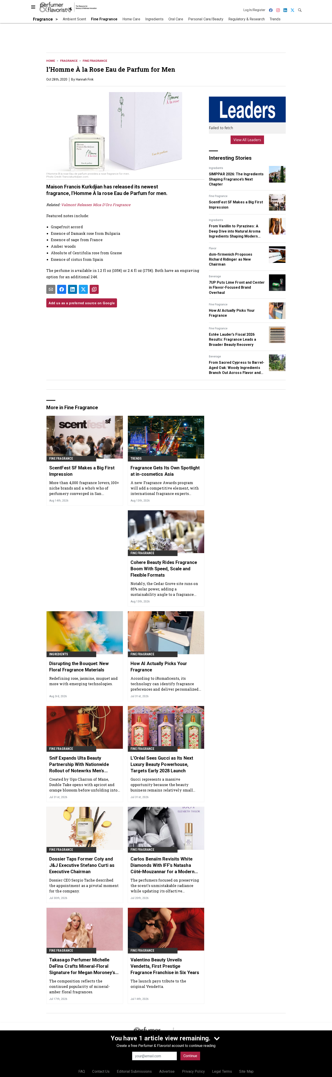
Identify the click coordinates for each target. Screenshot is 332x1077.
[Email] (50, 289)
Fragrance (68, 60)
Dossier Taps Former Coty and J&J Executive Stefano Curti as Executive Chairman (82, 865)
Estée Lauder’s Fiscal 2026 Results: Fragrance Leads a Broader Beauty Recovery (232, 339)
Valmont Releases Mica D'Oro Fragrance (95, 204)
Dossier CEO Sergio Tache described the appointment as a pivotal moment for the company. (84, 885)
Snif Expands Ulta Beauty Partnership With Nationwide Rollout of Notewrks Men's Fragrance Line (79, 764)
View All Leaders (247, 139)
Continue (190, 1056)
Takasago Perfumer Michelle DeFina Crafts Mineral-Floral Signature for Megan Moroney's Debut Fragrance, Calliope (82, 966)
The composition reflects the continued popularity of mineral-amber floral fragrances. (79, 986)
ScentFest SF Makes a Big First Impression (236, 204)
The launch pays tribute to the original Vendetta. (158, 984)
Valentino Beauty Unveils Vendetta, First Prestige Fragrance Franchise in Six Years (165, 966)
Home (50, 60)
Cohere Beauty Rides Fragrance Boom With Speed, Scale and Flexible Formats (164, 569)
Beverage (215, 276)
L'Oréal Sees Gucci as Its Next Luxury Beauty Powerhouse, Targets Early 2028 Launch (162, 764)
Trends (136, 458)
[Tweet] (83, 289)
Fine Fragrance (95, 60)
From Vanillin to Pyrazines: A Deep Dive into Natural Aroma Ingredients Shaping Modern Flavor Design (234, 231)
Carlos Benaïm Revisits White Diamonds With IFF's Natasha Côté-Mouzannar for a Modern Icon (162, 865)
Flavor (212, 248)
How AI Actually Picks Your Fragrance (232, 313)
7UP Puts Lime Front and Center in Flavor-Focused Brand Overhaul (237, 287)
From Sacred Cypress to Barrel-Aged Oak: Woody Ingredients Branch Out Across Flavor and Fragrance (236, 367)
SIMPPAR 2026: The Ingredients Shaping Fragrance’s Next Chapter (236, 179)
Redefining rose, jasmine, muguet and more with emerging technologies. (83, 681)
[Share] (61, 289)
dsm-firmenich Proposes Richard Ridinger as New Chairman (230, 259)
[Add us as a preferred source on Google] (94, 289)
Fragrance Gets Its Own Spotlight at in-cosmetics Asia (165, 471)
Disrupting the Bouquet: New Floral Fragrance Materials (79, 667)
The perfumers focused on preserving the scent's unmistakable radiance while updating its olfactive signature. (165, 885)
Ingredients (216, 168)
